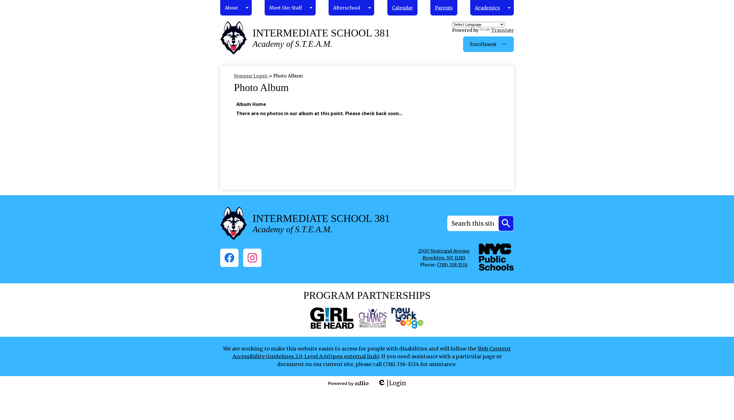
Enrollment (483, 44)
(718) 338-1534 (452, 265)
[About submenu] (236, 8)
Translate (502, 30)
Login (392, 383)
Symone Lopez (251, 76)
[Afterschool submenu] (351, 8)
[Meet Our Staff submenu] (290, 8)
